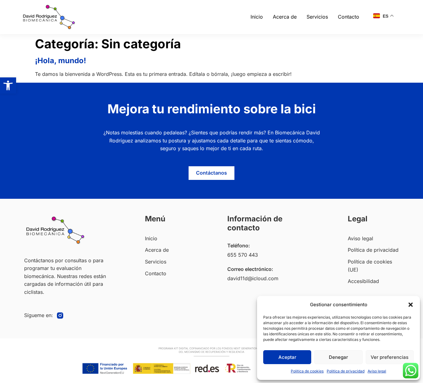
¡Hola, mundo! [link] (60, 60)
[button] (411, 305)
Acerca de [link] (285, 17)
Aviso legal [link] (377, 371)
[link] (8, 85)
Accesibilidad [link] (363, 281)
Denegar (338, 357)
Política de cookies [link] (307, 371)
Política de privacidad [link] (345, 371)
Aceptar (287, 357)
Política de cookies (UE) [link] (370, 266)
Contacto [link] (348, 17)
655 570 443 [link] (242, 255)
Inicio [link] (257, 17)
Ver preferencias (389, 357)
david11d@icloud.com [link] (252, 278)
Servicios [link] (317, 17)
